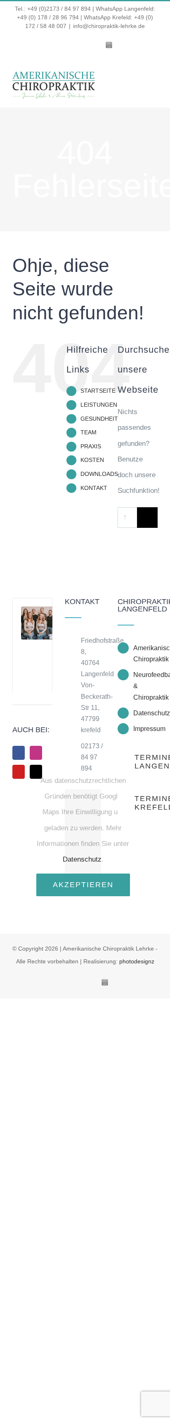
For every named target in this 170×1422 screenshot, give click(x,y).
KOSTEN (92, 460)
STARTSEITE (98, 390)
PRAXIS (90, 446)
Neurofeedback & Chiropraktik (145, 685)
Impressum (145, 728)
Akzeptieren (83, 885)
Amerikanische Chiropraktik (145, 653)
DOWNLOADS (99, 474)
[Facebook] (18, 753)
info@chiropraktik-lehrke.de (109, 26)
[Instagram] (36, 753)
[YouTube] (18, 772)
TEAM (88, 432)
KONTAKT (93, 488)
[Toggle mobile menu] (154, 81)
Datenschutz (82, 859)
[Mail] (36, 772)
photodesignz (136, 961)
